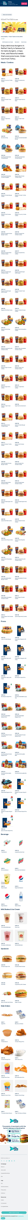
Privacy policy (3, 1189)
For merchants (3, 1203)
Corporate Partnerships (5, 1173)
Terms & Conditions (4, 1186)
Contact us (3, 1193)
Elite (2, 1176)
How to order (3, 1170)
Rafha (6, 18)
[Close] (1, 3)
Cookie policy (21, 1216)
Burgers (11, 18)
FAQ (1, 1183)
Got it (3, 1218)
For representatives (4, 1206)
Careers (2, 1200)
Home (2, 18)
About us (2, 1166)
